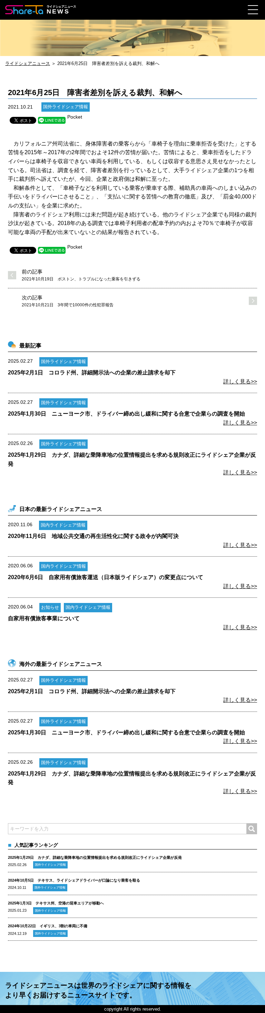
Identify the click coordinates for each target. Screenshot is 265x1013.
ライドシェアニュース (27, 63)
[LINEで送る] (52, 120)
